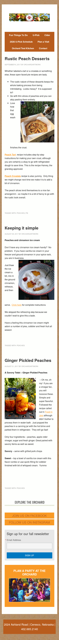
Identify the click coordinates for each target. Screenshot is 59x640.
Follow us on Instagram (29, 522)
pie (27, 213)
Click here (17, 304)
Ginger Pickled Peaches (28, 360)
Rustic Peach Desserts (27, 58)
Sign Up (29, 555)
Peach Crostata (13, 176)
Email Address (14, 540)
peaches (21, 213)
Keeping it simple (21, 228)
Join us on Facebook (29, 515)
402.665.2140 (29, 629)
